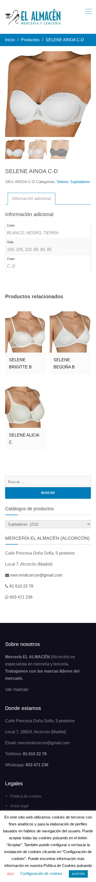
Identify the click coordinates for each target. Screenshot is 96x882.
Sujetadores (80, 181)
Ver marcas (16, 689)
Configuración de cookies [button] (41, 873)
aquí (10, 873)
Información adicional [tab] (31, 198)
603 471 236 (21, 597)
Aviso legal (19, 806)
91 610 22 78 (21, 586)
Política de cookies (26, 796)
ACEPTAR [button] (78, 873)
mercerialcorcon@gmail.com (36, 575)
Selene (62, 181)
